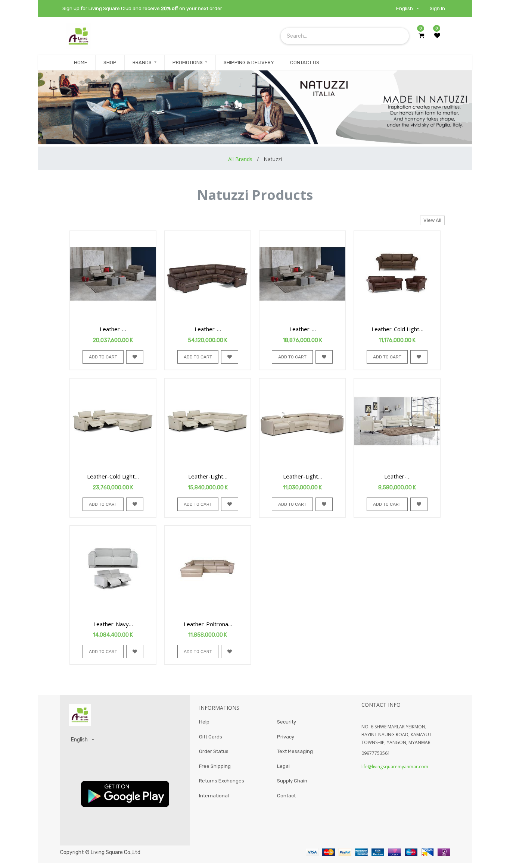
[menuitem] (80, 62)
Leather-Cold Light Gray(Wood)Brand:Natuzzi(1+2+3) (395, 329)
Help (204, 722)
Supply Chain (292, 781)
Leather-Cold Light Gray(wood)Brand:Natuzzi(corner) (111, 477)
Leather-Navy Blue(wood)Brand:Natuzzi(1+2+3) (111, 624)
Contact (286, 795)
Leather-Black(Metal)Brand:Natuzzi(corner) (206, 329)
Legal (283, 766)
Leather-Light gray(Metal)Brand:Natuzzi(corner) (300, 477)
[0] (421, 35)
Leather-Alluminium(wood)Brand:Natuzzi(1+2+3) (111, 329)
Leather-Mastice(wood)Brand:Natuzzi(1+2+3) (395, 477)
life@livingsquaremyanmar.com (394, 766)
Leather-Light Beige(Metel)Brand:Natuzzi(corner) (206, 477)
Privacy (285, 737)
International (214, 795)
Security (286, 722)
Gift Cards (210, 737)
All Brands (240, 159)
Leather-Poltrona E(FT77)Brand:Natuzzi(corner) (206, 624)
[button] (103, 357)
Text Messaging (295, 751)
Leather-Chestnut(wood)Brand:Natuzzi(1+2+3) (300, 329)
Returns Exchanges (221, 781)
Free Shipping (215, 766)
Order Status (213, 751)
